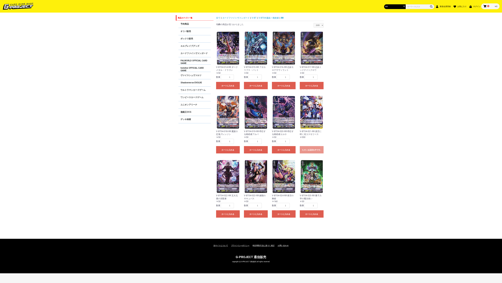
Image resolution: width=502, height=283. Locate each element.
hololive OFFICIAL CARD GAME (192, 69)
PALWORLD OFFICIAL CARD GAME (194, 61)
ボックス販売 (187, 38)
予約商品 (185, 24)
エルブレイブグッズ (190, 46)
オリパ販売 (186, 31)
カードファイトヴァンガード (194, 53)
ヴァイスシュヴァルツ (191, 75)
